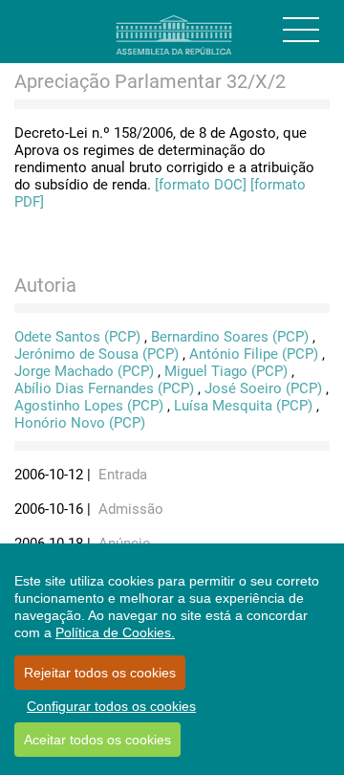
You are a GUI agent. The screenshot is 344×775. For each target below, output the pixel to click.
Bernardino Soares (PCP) (230, 336)
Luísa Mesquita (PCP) (243, 405)
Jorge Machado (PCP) (84, 371)
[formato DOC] (201, 184)
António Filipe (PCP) (253, 354)
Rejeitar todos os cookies (100, 672)
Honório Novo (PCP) (79, 423)
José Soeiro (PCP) (263, 388)
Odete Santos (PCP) (77, 336)
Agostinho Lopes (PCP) (88, 405)
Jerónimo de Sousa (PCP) (96, 354)
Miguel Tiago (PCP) (226, 371)
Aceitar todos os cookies (97, 739)
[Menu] (301, 30)
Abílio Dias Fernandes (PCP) (104, 388)
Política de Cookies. (115, 632)
